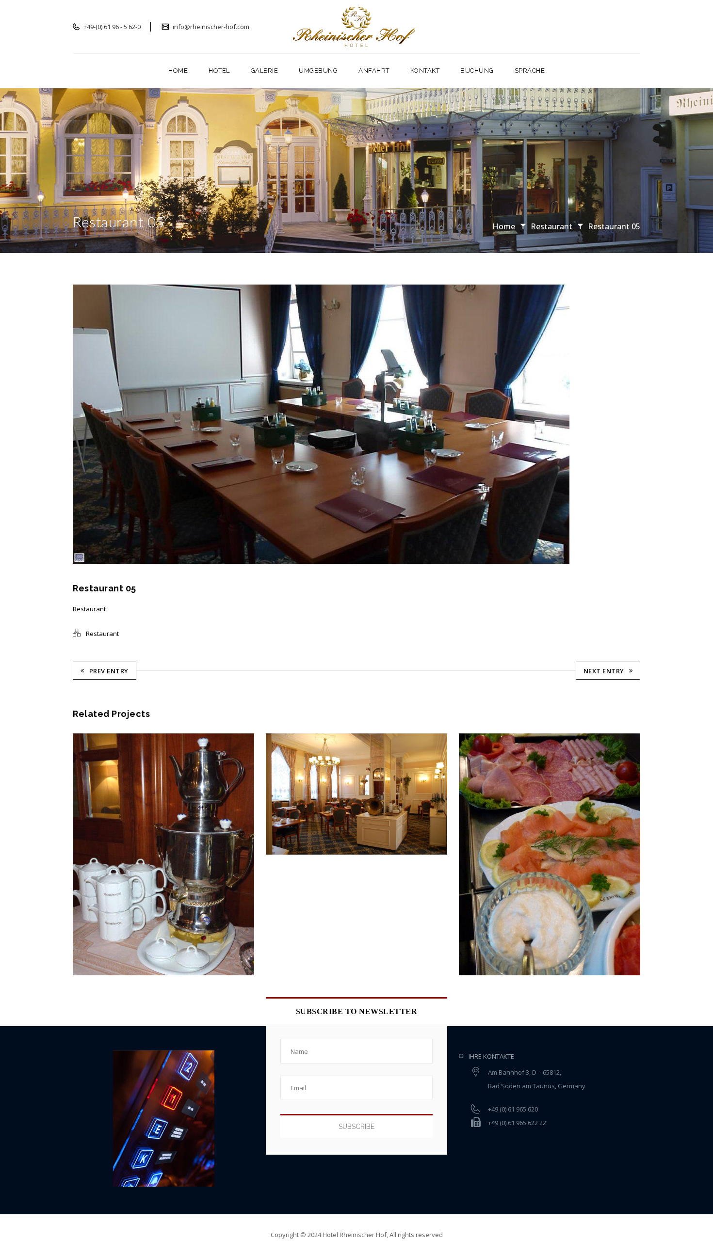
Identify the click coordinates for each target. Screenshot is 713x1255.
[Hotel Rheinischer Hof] (357, 26)
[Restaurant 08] (482, 854)
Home (503, 226)
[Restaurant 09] (289, 794)
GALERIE (264, 70)
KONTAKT (425, 70)
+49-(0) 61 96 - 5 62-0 (111, 26)
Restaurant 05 (614, 226)
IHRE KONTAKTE (491, 1056)
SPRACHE (530, 70)
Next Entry (603, 671)
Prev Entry (109, 671)
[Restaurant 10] (96, 854)
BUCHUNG (477, 70)
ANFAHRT (373, 70)
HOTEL (219, 70)
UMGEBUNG (318, 70)
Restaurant (551, 226)
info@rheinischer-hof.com (210, 26)
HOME (178, 70)
